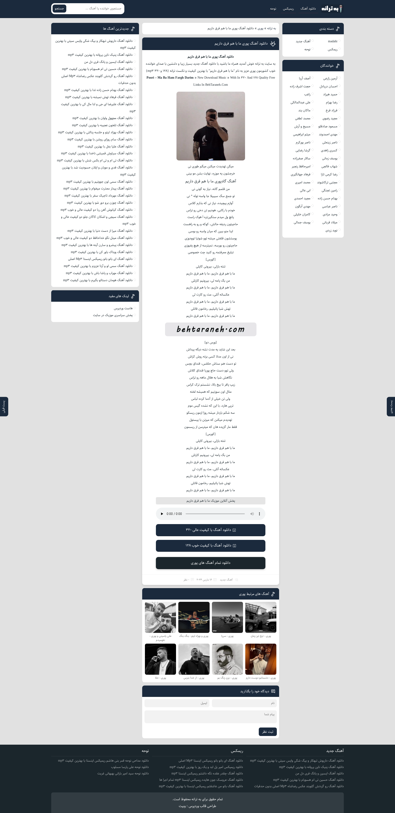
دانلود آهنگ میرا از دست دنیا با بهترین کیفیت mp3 (100, 230)
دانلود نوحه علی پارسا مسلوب (130, 767)
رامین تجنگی (329, 190)
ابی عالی (305, 190)
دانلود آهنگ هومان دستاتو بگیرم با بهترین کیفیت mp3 (98, 280)
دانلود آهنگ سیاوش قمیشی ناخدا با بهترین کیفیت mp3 (97, 153)
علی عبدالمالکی (300, 102)
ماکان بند (304, 110)
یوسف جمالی (302, 222)
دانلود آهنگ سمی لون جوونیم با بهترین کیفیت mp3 (99, 181)
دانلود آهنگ (308, 8)
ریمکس (332, 49)
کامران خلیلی (302, 214)
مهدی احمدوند (328, 134)
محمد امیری (302, 182)
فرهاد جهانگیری (300, 174)
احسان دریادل (328, 86)
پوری (260, 28)
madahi (332, 41)
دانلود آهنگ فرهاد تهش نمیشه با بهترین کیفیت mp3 (99, 97)
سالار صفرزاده (301, 158)
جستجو (59, 8)
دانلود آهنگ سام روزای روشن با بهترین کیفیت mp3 (100, 139)
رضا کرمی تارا (329, 174)
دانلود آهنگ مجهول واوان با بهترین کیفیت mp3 (102, 118)
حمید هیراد (330, 94)
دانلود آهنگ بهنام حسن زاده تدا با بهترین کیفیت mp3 (98, 90)
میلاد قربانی (329, 222)
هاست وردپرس (123, 308)
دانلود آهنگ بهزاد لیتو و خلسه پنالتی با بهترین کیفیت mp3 (95, 132)
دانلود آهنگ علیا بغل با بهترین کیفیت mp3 (105, 146)
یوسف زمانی (329, 158)
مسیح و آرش (302, 126)
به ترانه (271, 28)
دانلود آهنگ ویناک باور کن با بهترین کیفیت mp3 (102, 252)
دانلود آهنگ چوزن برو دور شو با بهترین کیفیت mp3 (100, 202)
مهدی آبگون (302, 206)
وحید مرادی (330, 214)
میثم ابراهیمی (301, 134)
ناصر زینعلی (329, 142)
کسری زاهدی (329, 150)
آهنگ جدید (226, 580)
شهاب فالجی (329, 166)
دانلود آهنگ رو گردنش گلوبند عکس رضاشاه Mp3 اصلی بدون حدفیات (299, 786)
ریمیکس (288, 8)
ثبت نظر (267, 731)
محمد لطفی (302, 118)
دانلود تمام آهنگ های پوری (210, 563)
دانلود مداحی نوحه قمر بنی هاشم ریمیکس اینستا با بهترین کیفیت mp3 (103, 760)
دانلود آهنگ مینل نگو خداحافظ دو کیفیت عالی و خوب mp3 (94, 237)
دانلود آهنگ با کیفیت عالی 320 (208, 530)
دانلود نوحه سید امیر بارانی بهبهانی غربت (123, 773)
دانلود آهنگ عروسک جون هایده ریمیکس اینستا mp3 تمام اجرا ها (201, 779)
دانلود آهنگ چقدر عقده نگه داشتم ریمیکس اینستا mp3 (207, 773)
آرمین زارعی (330, 78)
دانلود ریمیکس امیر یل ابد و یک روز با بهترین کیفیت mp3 (206, 767)
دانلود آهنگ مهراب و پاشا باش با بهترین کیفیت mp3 (99, 273)
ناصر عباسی (329, 206)
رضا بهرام (331, 102)
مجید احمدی (302, 198)
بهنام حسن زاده (327, 198)
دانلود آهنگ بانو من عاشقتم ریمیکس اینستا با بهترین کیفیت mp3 (201, 786)
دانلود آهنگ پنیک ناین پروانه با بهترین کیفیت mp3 (100, 54)
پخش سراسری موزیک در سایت (113, 315)
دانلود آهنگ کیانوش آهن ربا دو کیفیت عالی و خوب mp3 (97, 209)
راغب (307, 94)
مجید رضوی (330, 118)
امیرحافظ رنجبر (301, 166)
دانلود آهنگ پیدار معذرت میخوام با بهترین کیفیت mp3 (98, 188)
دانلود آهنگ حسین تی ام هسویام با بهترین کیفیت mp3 (97, 69)
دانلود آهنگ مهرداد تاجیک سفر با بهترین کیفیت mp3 (98, 195)
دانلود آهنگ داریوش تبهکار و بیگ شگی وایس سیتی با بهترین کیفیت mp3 (297, 760)
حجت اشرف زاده (300, 86)
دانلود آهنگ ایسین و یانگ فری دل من (108, 61)
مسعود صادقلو (327, 126)
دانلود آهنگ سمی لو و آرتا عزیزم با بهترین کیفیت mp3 (98, 266)
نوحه (273, 8)
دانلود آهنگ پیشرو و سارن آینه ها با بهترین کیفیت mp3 (97, 245)
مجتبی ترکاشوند (327, 182)
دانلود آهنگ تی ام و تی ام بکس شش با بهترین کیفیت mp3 (95, 160)
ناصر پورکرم (303, 142)
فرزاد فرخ (331, 110)
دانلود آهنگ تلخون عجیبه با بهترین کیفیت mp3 (102, 125)
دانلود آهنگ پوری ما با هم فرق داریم (241, 43)
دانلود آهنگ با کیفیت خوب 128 (208, 545)
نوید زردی (331, 230)
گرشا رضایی (303, 150)
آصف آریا (304, 78)
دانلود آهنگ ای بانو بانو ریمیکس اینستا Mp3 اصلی (100, 258)
